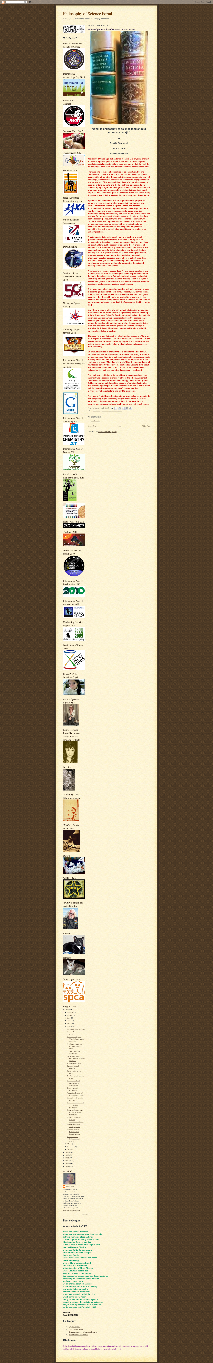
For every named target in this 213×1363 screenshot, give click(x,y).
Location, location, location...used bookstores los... (73, 1131)
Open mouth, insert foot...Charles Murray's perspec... (76, 1058)
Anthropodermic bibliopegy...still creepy (73, 1139)
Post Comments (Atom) (107, 431)
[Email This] (115, 408)
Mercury (70, 1186)
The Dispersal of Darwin (78, 1334)
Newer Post (92, 426)
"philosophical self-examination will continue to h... (73, 1083)
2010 (67, 1161)
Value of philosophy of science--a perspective (75, 1094)
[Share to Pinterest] (130, 408)
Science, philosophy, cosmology (74, 1052)
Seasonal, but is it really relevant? (75, 1099)
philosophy (96, 411)
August (70, 1015)
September (71, 1012)
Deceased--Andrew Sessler (76, 1029)
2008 (67, 1166)
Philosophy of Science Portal (87, 13)
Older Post (146, 426)
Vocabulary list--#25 (74, 1063)
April (69, 1026)
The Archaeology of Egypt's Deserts (83, 1332)
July (69, 1018)
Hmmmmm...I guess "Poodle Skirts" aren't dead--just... (75, 1039)
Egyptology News (76, 1329)
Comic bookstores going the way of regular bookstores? (75, 1112)
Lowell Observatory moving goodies (73, 1125)
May (69, 1023)
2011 (67, 1158)
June (69, 1021)
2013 (67, 1152)
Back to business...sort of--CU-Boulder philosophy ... (75, 1105)
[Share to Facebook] (126, 408)
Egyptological (74, 1326)
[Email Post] (112, 408)
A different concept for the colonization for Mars (74, 1046)
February (70, 1147)
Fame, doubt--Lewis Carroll (74, 1072)
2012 (67, 1155)
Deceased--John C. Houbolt (73, 1067)
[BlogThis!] (119, 408)
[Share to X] (123, 408)
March (69, 1144)
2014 (67, 1009)
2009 (67, 1163)
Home (119, 426)
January (70, 1149)
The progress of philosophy (72, 1089)
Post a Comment (95, 421)
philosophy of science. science (112, 411)
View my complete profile (71, 1210)
